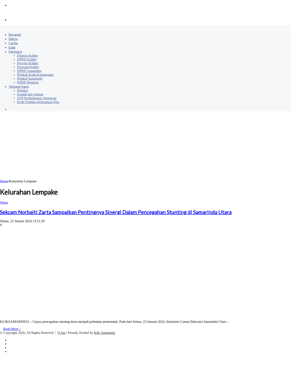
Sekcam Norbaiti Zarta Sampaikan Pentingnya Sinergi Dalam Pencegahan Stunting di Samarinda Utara (116, 212)
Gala (12, 47)
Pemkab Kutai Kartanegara (35, 74)
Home (4, 181)
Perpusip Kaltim (28, 67)
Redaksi (22, 90)
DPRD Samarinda (29, 71)
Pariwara (15, 51)
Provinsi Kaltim (27, 63)
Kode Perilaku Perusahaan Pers (38, 102)
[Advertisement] (145, 147)
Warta (13, 39)
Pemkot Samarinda (29, 78)
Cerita (13, 43)
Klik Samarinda (104, 333)
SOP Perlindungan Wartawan (36, 98)
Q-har (61, 333)
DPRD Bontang (28, 82)
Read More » (12, 329)
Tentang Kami (19, 86)
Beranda (15, 34)
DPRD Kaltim (26, 59)
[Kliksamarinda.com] (15, 12)
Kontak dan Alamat (30, 94)
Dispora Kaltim (27, 55)
